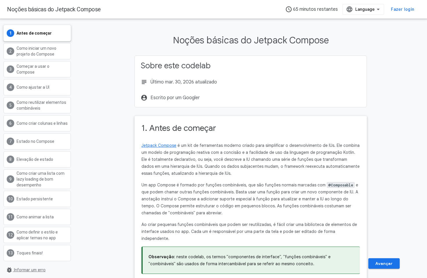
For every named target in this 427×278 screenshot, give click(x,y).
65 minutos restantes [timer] (311, 9)
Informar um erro (26, 269)
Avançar (383, 263)
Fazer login (402, 9)
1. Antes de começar (178, 128)
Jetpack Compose (158, 145)
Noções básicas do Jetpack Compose (54, 9)
